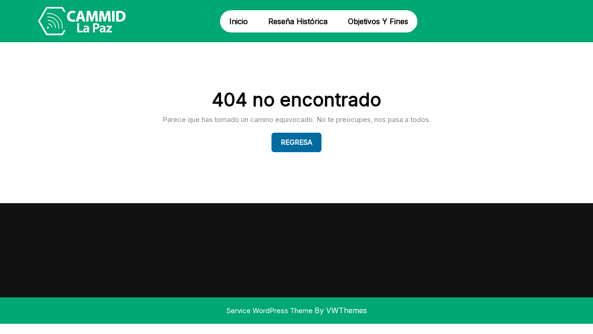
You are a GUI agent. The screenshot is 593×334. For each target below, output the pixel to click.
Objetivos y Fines (378, 21)
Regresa (301, 142)
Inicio (238, 21)
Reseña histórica (298, 21)
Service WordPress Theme (271, 310)
